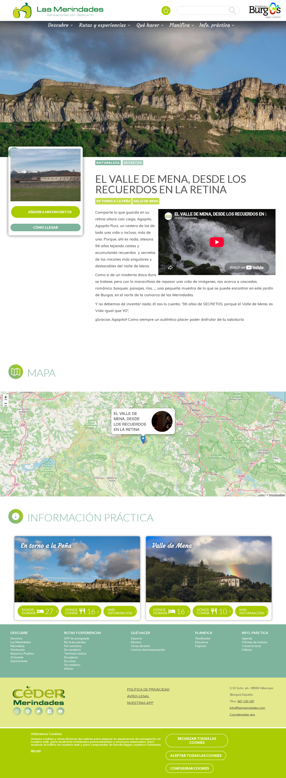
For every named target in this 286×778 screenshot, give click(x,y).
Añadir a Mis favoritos (50, 212)
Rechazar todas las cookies (197, 740)
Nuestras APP (140, 703)
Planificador (202, 638)
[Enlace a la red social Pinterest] (27, 711)
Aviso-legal (138, 696)
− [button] (5, 403)
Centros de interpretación (148, 649)
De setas (70, 661)
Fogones (200, 646)
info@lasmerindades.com (247, 708)
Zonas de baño (140, 646)
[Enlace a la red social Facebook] (49, 711)
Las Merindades (20, 642)
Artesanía (16, 657)
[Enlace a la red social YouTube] (60, 711)
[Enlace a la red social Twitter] (38, 711)
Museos (136, 642)
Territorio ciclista (75, 653)
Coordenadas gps (242, 714)
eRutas (68, 668)
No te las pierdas (75, 642)
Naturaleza (108, 163)
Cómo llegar (45, 227)
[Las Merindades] (22, 18)
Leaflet (261, 494)
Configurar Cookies (189, 768)
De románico (72, 664)
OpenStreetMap (277, 494)
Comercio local (251, 646)
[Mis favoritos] (165, 10)
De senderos (72, 649)
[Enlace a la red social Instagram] (17, 711)
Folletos (247, 649)
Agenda (247, 638)
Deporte (136, 638)
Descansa (201, 642)
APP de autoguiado (76, 638)
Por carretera (72, 646)
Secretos (133, 163)
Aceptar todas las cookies (196, 755)
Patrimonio (17, 649)
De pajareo (71, 657)
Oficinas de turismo (254, 642)
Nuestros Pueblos (22, 653)
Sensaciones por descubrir (70, 14)
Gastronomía (18, 661)
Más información (120, 611)
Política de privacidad (148, 689)
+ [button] (5, 397)
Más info (36, 750)
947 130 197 (245, 701)
